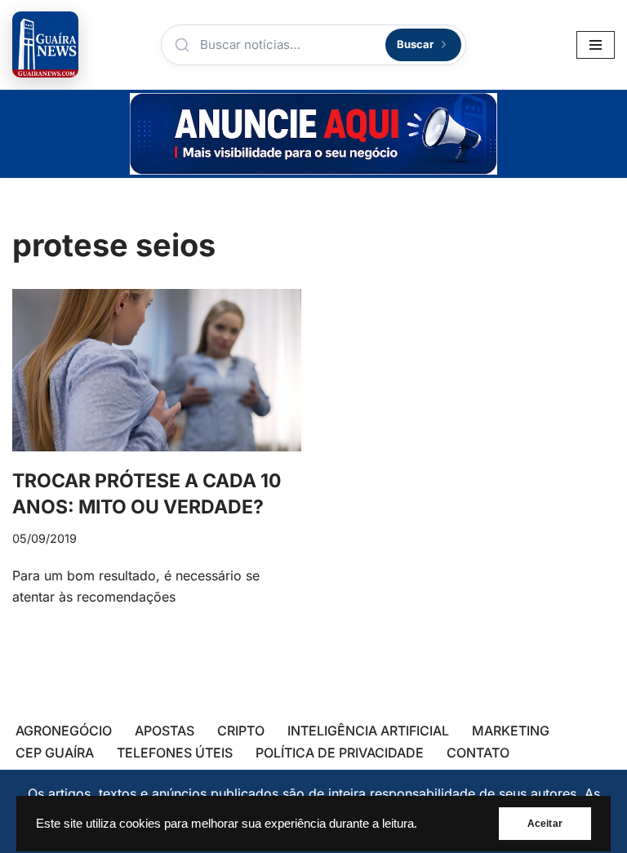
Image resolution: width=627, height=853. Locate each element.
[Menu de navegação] (595, 45)
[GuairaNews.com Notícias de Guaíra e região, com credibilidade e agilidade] (45, 44)
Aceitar (545, 823)
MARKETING (510, 730)
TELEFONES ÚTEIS (175, 752)
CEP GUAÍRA (55, 752)
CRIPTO (241, 730)
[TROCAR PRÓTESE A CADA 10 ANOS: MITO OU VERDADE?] (156, 370)
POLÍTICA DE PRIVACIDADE (340, 752)
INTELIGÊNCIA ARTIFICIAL (368, 730)
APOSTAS (164, 730)
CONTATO (478, 752)
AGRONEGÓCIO (64, 730)
